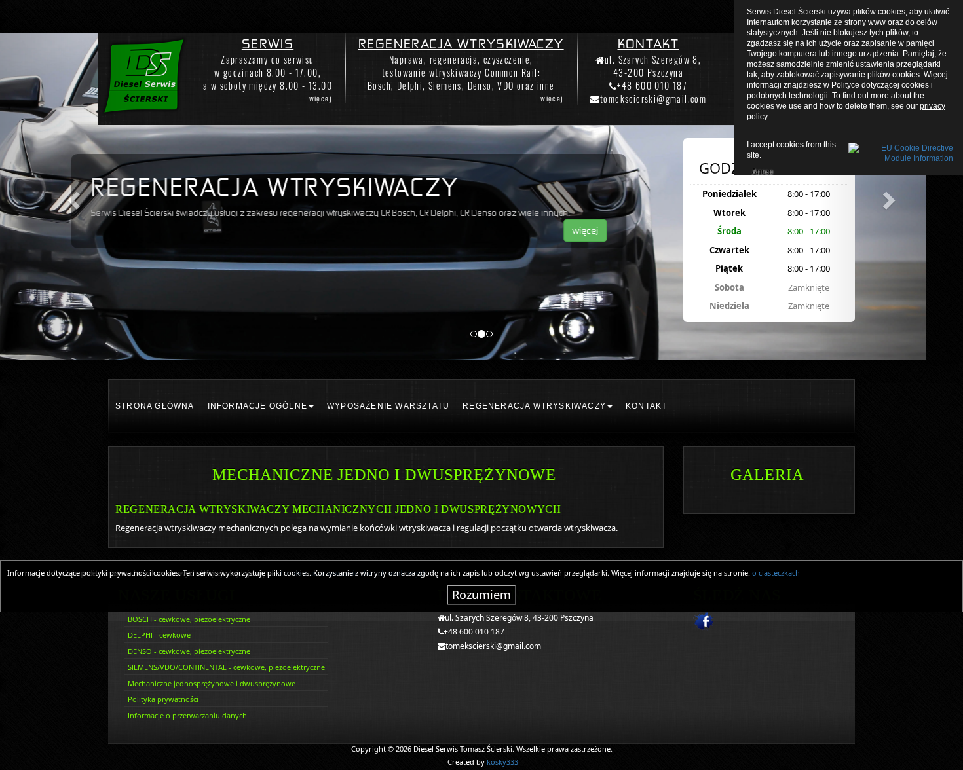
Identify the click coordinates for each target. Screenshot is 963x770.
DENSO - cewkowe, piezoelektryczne (189, 651)
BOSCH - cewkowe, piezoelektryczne (189, 619)
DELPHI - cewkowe (159, 635)
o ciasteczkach (776, 573)
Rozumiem (481, 594)
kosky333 (502, 762)
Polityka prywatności (163, 699)
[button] (72, 196)
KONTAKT (646, 406)
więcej (320, 97)
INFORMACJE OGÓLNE (257, 406)
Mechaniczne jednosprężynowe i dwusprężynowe (211, 683)
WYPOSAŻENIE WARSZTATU (388, 406)
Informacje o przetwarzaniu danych (187, 715)
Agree (762, 169)
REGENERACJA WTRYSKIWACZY (534, 406)
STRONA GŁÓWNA (155, 406)
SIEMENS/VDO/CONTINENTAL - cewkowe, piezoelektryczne (226, 667)
